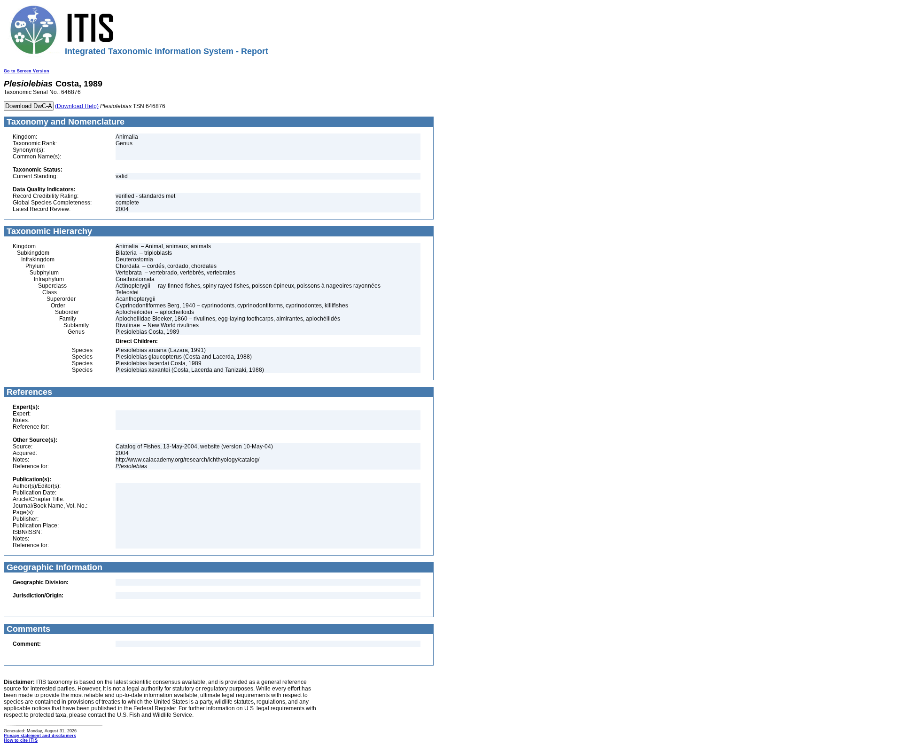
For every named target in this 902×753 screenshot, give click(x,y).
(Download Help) (77, 106)
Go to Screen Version (26, 71)
